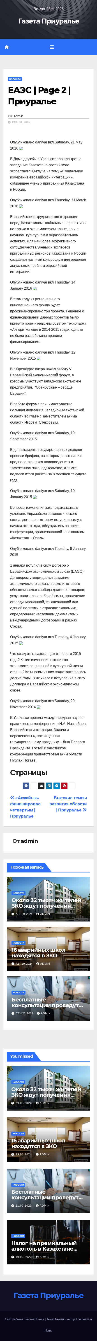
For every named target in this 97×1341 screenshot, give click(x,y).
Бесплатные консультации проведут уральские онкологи (45, 1005)
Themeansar (84, 1319)
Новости (15, 79)
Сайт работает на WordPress (25, 1319)
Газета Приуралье (48, 21)
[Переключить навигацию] (52, 47)
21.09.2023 (24, 1205)
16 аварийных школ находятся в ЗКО (38, 953)
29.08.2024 (24, 1103)
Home (48, 1330)
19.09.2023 (24, 1257)
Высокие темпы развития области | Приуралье (68, 803)
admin (18, 116)
